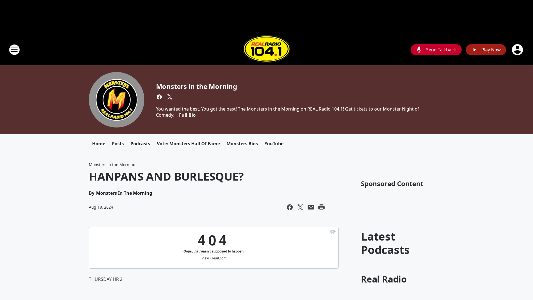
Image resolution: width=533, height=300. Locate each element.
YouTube (274, 144)
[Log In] (518, 49)
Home (98, 144)
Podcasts (140, 144)
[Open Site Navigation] (14, 49)
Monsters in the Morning (196, 86)
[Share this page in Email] (311, 207)
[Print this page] (321, 207)
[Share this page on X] (300, 207)
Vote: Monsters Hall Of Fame (188, 144)
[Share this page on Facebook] (290, 207)
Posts (118, 144)
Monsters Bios (242, 144)
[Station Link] (266, 49)
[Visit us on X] (170, 97)
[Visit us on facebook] (159, 97)
